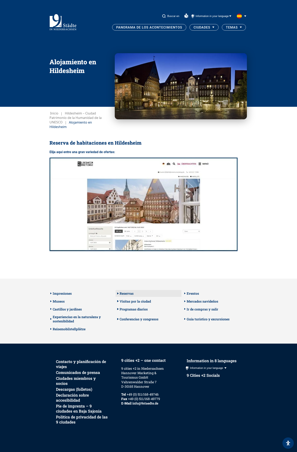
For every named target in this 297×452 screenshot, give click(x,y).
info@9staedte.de (145, 403)
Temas (232, 27)
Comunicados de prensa (78, 372)
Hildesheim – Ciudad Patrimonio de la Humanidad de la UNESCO (76, 118)
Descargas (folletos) (74, 389)
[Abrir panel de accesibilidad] (288, 443)
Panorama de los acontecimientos (149, 27)
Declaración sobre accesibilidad (72, 398)
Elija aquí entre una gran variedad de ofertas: (82, 152)
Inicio (54, 113)
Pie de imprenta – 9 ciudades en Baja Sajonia (79, 408)
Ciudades (202, 27)
